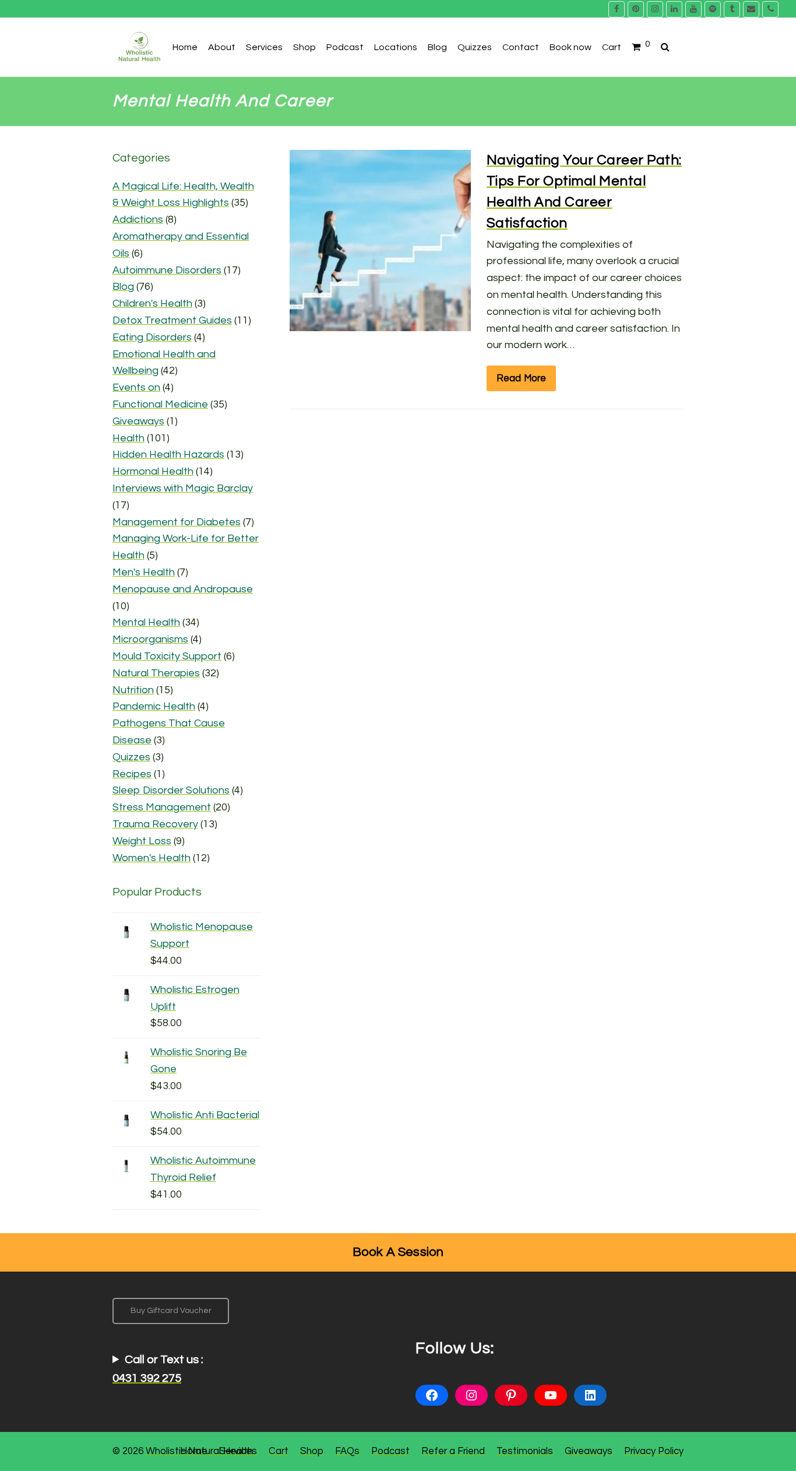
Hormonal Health (152, 471)
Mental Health (146, 622)
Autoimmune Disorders (166, 270)
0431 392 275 (146, 1378)
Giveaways (138, 421)
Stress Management (161, 807)
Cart (278, 1451)
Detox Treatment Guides (172, 320)
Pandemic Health (153, 706)
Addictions (137, 219)
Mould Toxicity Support (166, 656)
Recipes (132, 774)
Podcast (390, 1451)
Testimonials (524, 1451)
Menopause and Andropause (182, 589)
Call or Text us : (157, 1369)
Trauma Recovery (155, 824)
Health (128, 438)
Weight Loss (141, 841)
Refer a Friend (453, 1451)
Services (238, 1451)
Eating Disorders (152, 337)
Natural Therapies (156, 673)
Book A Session (398, 1252)
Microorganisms (150, 639)
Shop (311, 1451)
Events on (136, 387)
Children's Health (152, 303)
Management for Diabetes (176, 522)
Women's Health (151, 857)
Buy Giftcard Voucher (171, 1311)
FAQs (347, 1451)
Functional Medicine (160, 404)
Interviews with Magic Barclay (182, 488)
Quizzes (131, 757)
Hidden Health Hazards (168, 454)
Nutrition (133, 690)
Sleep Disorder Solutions (171, 790)
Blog (123, 286)
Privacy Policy (654, 1451)
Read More (521, 378)
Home (193, 1451)
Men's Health (143, 572)
